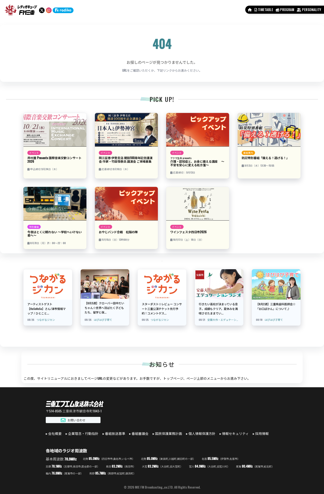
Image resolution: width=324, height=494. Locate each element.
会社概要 (55, 433)
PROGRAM (286, 9)
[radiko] (63, 10)
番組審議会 (140, 433)
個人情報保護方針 (201, 433)
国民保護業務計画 (168, 433)
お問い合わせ (77, 420)
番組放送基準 (115, 433)
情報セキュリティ (235, 433)
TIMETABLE (265, 9)
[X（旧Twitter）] (42, 10)
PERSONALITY (311, 9)
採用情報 (262, 433)
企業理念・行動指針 (83, 433)
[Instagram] (49, 10)
